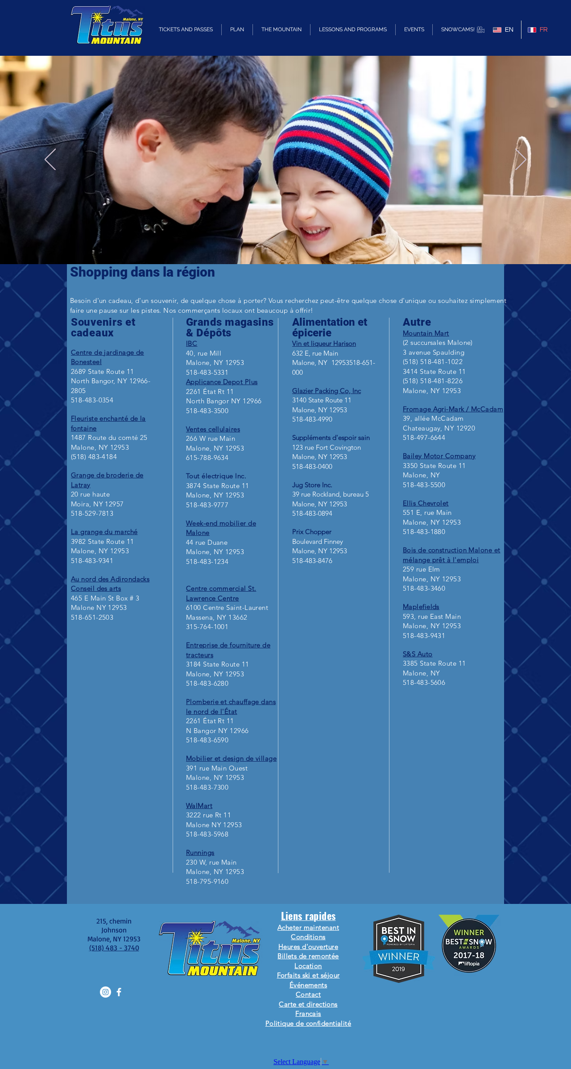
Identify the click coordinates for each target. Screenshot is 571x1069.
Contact (308, 994)
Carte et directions (308, 1004)
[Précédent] (50, 160)
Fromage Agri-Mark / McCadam (453, 409)
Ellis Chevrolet (426, 503)
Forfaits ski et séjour (308, 975)
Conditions (308, 936)
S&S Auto (418, 654)
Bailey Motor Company (439, 456)
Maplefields (421, 606)
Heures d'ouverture (308, 946)
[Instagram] (105, 992)
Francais (308, 1013)
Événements (308, 985)
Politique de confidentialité (308, 1023)
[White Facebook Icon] (118, 992)
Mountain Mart (426, 333)
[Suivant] (520, 160)
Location (308, 965)
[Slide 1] (285, 241)
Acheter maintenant (308, 927)
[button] (185, 29)
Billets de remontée (308, 956)
